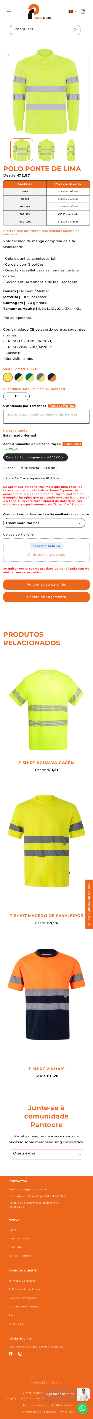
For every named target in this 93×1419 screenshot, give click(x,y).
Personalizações (19, 1238)
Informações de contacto (39, 1411)
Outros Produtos (20, 1255)
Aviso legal (67, 1411)
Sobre (13, 1229)
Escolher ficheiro (46, 546)
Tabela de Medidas (61, 405)
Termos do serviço (35, 1405)
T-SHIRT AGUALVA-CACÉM (47, 762)
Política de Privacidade (24, 1289)
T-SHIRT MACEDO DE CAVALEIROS (46, 915)
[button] (8, 11)
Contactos (15, 1247)
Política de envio (63, 1405)
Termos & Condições (22, 1280)
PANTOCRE (40, 1393)
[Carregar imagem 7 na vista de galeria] (71, 150)
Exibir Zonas (72, 444)
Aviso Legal (16, 1323)
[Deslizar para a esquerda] (5, 151)
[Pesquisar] (75, 30)
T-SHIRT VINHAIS (47, 1069)
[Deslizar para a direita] (88, 151)
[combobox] (45, 30)
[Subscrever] (79, 1154)
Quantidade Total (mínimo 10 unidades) (34, 389)
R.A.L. (12, 1315)
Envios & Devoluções (22, 1297)
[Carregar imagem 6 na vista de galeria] (46, 150)
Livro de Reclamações (23, 1306)
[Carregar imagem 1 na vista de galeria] (22, 150)
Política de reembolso (36, 1398)
